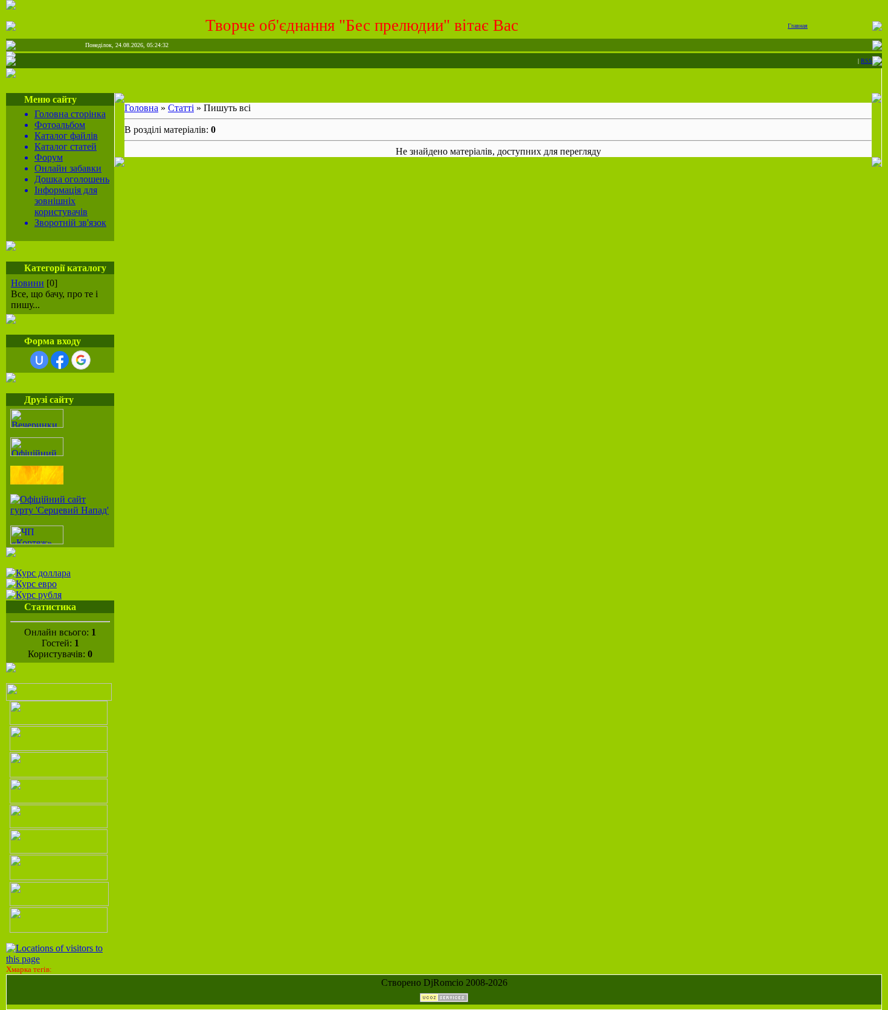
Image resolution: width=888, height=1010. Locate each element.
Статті (181, 108)
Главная (798, 25)
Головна (141, 108)
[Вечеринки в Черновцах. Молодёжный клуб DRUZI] (36, 424)
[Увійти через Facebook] (60, 360)
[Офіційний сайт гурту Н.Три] (36, 453)
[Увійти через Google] (81, 360)
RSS (866, 60)
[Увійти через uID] (39, 360)
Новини (27, 283)
